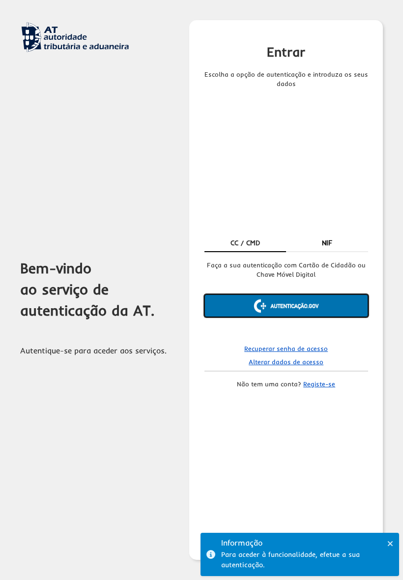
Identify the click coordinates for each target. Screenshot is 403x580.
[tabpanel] (286, 297)
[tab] (245, 243)
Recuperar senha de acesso (286, 348)
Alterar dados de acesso (286, 362)
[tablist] (286, 243)
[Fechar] (390, 544)
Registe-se (319, 384)
